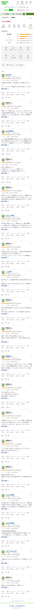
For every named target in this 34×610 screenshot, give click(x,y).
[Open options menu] (32, 75)
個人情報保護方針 (20, 606)
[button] (10, 75)
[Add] (30, 18)
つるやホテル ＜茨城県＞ (8, 17)
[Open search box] (3, 65)
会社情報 (11, 606)
